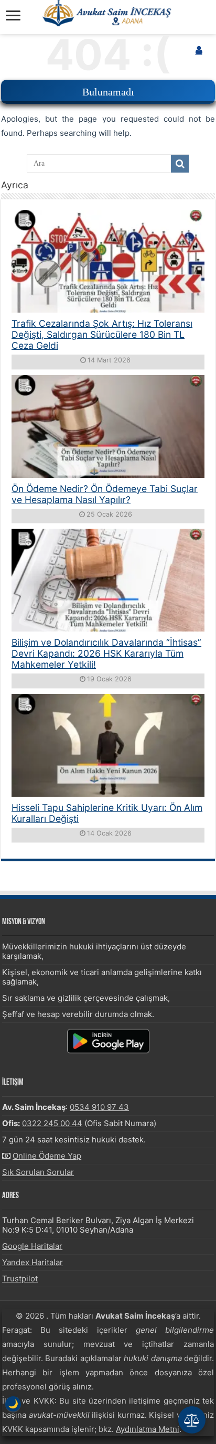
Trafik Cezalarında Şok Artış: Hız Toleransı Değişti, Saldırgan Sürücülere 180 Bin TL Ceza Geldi (102, 334)
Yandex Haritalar (32, 1262)
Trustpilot (20, 1278)
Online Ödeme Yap (47, 1156)
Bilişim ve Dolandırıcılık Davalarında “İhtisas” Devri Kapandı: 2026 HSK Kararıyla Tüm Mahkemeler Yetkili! (106, 653)
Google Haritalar (32, 1246)
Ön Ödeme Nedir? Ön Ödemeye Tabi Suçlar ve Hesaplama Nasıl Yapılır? (105, 494)
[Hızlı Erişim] (192, 1420)
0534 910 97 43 (99, 1107)
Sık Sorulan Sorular (38, 1172)
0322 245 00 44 (52, 1123)
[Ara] (180, 164)
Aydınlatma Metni (147, 1429)
